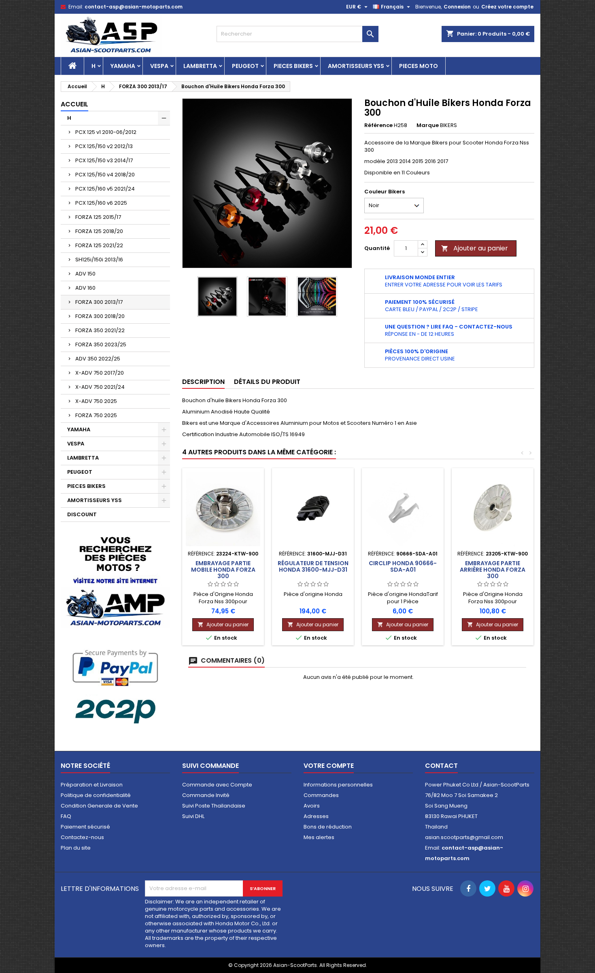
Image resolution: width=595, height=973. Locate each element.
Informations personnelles (338, 785)
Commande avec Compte (217, 785)
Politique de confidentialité (96, 795)
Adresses (316, 816)
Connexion (457, 6)
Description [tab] (203, 381)
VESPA (159, 66)
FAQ (66, 816)
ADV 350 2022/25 (97, 358)
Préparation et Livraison (92, 785)
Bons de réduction (328, 827)
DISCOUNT (82, 514)
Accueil (74, 104)
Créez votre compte (507, 6)
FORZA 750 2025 (96, 415)
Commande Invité (206, 795)
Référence (378, 125)
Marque (427, 125)
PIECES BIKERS (293, 66)
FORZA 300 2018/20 (100, 316)
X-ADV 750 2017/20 (99, 373)
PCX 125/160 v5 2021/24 (105, 189)
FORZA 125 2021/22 (99, 245)
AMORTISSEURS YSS (356, 66)
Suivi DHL (193, 816)
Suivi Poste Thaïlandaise (213, 806)
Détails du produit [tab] (267, 381)
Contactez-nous (82, 837)
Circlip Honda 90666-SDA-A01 (403, 566)
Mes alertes (319, 837)
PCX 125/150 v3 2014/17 (104, 160)
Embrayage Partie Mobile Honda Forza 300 (223, 569)
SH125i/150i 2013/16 (99, 259)
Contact (441, 765)
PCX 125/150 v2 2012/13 (104, 146)
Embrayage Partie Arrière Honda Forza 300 (492, 569)
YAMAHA (122, 66)
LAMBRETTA (200, 66)
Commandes (321, 795)
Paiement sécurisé (85, 827)
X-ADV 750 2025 (96, 401)
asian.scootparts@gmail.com (464, 837)
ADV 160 (85, 288)
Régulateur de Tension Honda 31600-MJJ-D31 (313, 566)
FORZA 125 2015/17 (98, 217)
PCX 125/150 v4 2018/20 (105, 174)
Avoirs (312, 806)
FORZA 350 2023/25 (100, 344)
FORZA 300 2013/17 (99, 302)
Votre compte (329, 765)
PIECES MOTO (418, 66)
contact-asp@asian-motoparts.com (134, 6)
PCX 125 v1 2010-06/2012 (105, 132)
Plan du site (76, 848)
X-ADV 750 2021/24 (100, 387)
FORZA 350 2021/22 (100, 330)
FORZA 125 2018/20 (99, 231)
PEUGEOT (245, 66)
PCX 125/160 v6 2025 (101, 203)
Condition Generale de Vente (99, 806)
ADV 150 (85, 274)
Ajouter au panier (474, 248)
